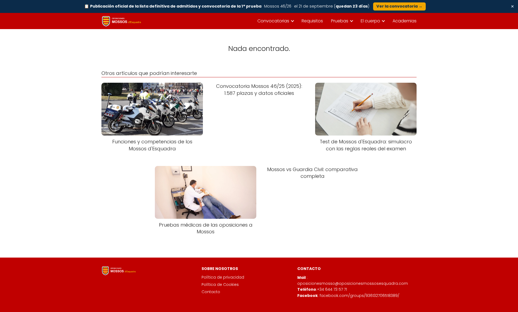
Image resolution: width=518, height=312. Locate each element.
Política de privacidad (223, 277)
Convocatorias (273, 21)
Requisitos (312, 21)
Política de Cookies (220, 284)
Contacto (211, 291)
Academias (405, 21)
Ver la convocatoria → (399, 6)
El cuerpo (370, 21)
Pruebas (339, 21)
